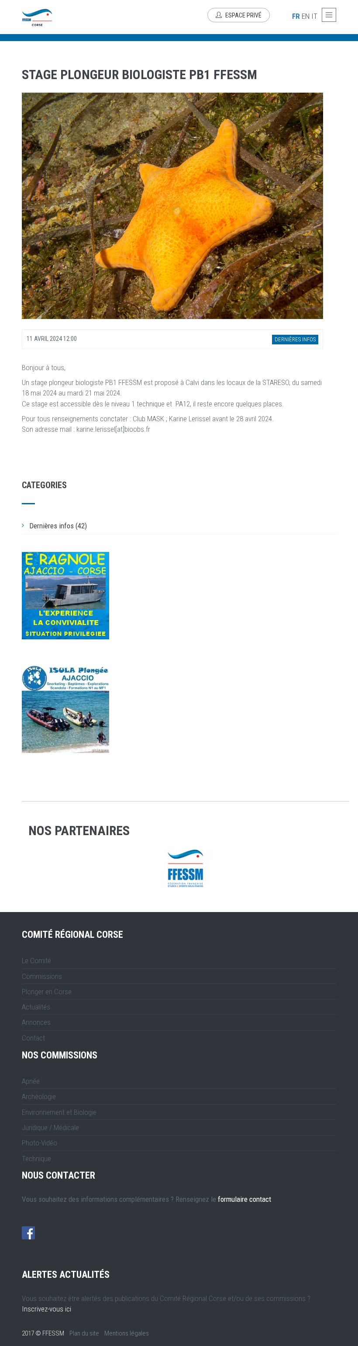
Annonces (36, 1022)
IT (314, 16)
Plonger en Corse (47, 991)
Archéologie (39, 1096)
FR (296, 16)
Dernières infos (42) (58, 525)
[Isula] (65, 709)
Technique (36, 1158)
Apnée (31, 1081)
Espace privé (243, 15)
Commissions (42, 976)
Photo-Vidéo (39, 1142)
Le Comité (36, 960)
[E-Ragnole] (65, 595)
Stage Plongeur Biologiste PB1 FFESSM (139, 74)
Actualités (36, 1007)
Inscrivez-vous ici (46, 1308)
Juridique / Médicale (50, 1127)
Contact (33, 1038)
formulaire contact (244, 1199)
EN (306, 16)
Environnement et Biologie (59, 1112)
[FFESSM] (185, 868)
